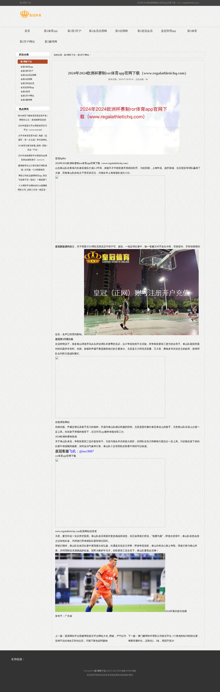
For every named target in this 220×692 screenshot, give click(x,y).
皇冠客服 (122, 675)
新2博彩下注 (69, 55)
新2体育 (192, 30)
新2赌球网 (51, 41)
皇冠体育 (103, 675)
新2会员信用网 (98, 30)
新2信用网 (121, 30)
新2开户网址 (27, 41)
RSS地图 (121, 671)
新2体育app (51, 30)
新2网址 (129, 675)
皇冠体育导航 (93, 675)
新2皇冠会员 (145, 30)
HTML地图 (131, 671)
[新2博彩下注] (30, 18)
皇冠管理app (168, 30)
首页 (27, 30)
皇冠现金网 (112, 675)
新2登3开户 (74, 30)
